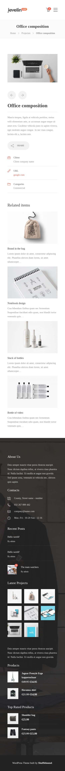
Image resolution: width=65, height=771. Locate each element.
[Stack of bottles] (15, 596)
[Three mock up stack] (48, 613)
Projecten (26, 33)
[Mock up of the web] (48, 596)
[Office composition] (15, 630)
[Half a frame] (31, 630)
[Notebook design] (31, 613)
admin (12, 541)
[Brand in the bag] (31, 596)
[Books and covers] (15, 613)
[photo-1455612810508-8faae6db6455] (33, 69)
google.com (19, 175)
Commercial (19, 188)
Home (13, 33)
